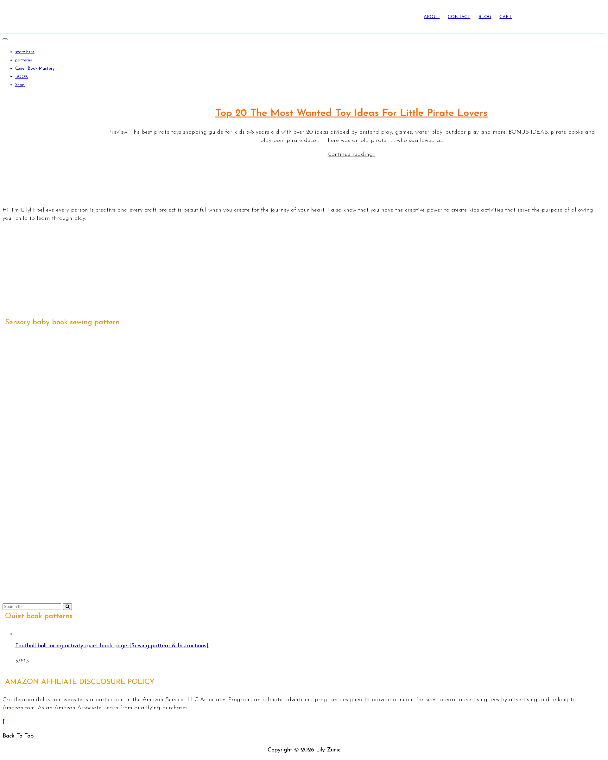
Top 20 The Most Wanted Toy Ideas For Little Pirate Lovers (351, 113)
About (432, 17)
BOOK (21, 77)
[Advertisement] (193, 272)
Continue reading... (352, 154)
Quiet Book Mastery (34, 68)
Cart (505, 17)
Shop (20, 85)
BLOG (484, 17)
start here (25, 52)
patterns (23, 60)
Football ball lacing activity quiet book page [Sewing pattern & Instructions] (112, 646)
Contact (459, 17)
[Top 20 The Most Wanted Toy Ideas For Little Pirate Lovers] (47, 149)
